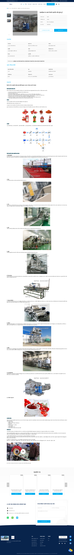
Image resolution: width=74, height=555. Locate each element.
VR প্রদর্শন (29, 4)
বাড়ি (21, 4)
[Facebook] (70, 536)
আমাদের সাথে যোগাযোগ (46, 30)
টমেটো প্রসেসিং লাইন (14, 8)
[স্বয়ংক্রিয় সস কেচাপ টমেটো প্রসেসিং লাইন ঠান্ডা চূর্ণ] (25, 23)
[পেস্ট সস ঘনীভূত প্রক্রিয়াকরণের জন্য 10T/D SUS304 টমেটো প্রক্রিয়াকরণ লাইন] (44, 481)
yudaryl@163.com (12, 510)
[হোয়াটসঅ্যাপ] (9, 518)
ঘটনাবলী (44, 4)
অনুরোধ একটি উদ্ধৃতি (50, 4)
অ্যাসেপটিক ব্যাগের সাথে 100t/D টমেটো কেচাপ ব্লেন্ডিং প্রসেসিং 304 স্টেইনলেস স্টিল (30, 491)
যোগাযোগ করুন (40, 4)
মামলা (48, 538)
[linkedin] (70, 543)
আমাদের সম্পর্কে (34, 4)
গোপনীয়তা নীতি (18, 553)
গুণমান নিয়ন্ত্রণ (41, 542)
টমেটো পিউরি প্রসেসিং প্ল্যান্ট (27, 463)
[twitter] (70, 540)
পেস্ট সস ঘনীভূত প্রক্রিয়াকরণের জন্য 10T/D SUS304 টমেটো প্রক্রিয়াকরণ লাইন (44, 491)
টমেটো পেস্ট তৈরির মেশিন (11, 463)
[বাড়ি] (11, 4)
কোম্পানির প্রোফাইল (42, 538)
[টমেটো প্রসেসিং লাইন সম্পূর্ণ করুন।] (58, 481)
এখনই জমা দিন (43, 521)
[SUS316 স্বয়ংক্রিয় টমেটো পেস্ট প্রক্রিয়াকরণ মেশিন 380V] (16, 481)
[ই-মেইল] (18, 518)
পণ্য (23, 4)
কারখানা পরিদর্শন (42, 540)
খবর (48, 540)
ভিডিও (26, 4)
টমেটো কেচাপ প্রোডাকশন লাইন (19, 463)
